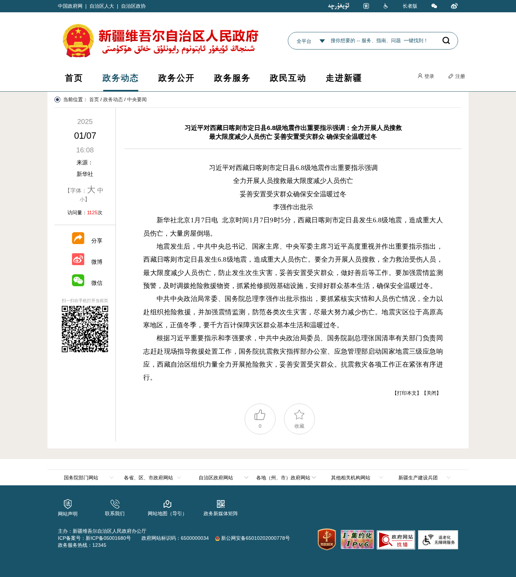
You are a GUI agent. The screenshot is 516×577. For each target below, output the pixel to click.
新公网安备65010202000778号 (255, 538)
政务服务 (232, 78)
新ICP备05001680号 (108, 538)
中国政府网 (70, 6)
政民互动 (288, 78)
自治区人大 (102, 6)
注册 (459, 76)
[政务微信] (434, 6)
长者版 (410, 6)
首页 (74, 78)
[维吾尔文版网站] (338, 6)
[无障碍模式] (386, 6)
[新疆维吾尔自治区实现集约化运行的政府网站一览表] (356, 538)
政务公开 (176, 78)
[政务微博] (454, 6)
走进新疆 (344, 78)
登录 (428, 76)
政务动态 (120, 78)
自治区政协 (133, 6)
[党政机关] (327, 539)
